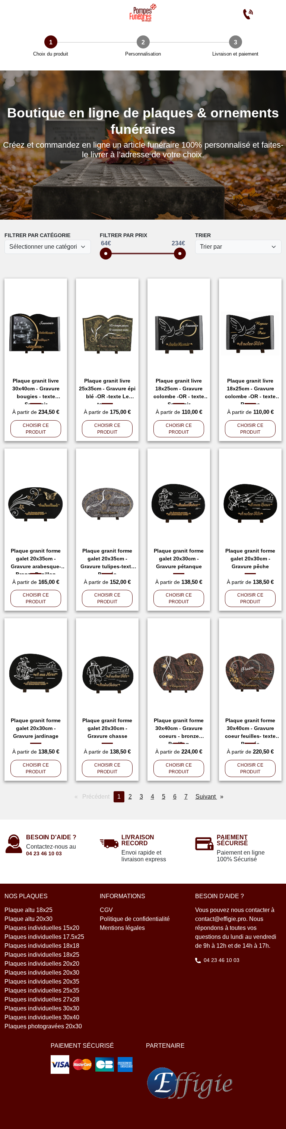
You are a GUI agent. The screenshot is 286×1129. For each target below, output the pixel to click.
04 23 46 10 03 (44, 853)
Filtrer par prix (123, 235)
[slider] (106, 254)
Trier (203, 235)
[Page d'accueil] (143, 13)
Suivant (211, 796)
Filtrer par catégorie (37, 235)
